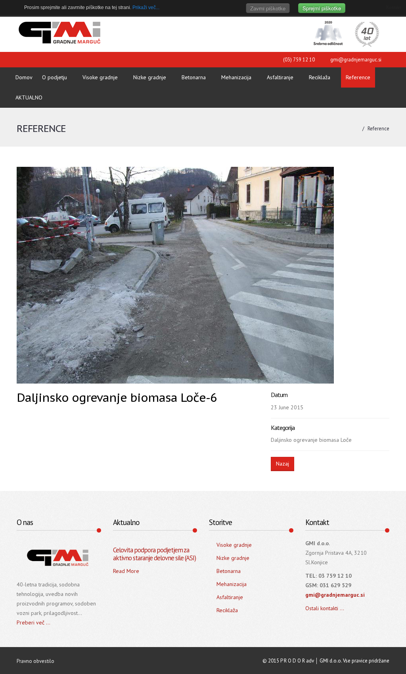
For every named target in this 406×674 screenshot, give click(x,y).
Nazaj (282, 463)
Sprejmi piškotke (322, 8)
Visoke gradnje (100, 77)
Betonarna (194, 77)
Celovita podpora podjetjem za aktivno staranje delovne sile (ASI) (154, 554)
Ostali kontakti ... (324, 608)
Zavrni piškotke (267, 8)
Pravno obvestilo (35, 661)
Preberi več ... (33, 622)
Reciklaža (319, 77)
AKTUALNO (28, 97)
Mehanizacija (236, 77)
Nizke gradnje (149, 77)
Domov (24, 77)
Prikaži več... (145, 7)
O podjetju (54, 77)
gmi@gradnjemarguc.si (355, 59)
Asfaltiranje (280, 77)
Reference (358, 77)
